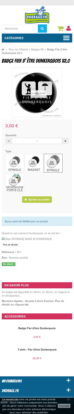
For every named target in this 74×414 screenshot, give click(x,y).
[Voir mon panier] (60, 28)
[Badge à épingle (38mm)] (15, 163)
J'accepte (64, 405)
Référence (8, 252)
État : (5, 257)
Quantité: (11, 135)
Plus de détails (10, 244)
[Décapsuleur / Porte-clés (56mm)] (15, 182)
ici (26, 304)
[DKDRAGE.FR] (37, 14)
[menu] (68, 28)
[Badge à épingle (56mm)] (53, 163)
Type (8, 151)
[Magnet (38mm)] (34, 163)
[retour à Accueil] (3, 49)
